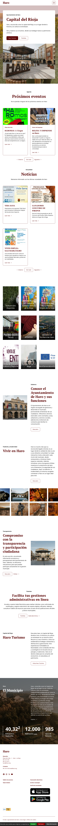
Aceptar (33, 824)
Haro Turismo (12, 38)
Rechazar (41, 824)
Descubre (35, 429)
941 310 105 (6, 768)
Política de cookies (31, 819)
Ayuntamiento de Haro (13, 819)
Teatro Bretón (6, 782)
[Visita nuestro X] (9, 773)
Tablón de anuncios (8, 780)
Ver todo (28, 159)
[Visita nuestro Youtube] (12, 773)
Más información (51, 824)
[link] (7, 809)
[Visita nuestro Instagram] (6, 773)
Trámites (23, 38)
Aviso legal (23, 819)
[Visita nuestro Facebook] (4, 773)
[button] (53, 3)
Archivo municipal (35, 782)
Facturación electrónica (36, 780)
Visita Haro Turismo (38, 663)
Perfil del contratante (35, 785)
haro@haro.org (7, 763)
